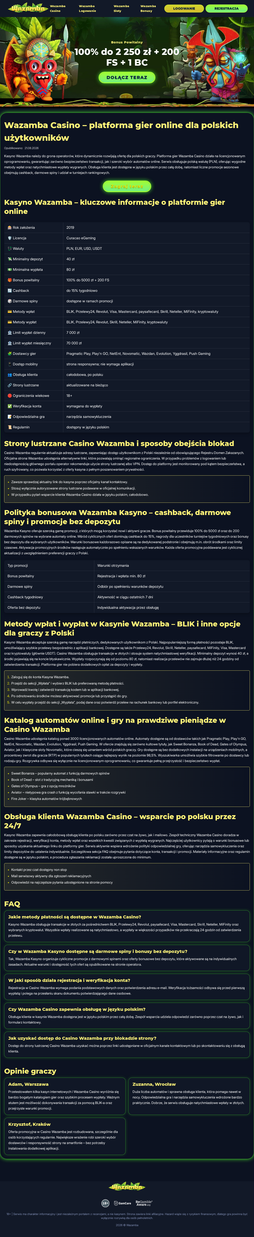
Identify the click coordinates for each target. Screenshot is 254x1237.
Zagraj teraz (127, 186)
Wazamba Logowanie (87, 8)
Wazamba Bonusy (148, 8)
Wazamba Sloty (121, 8)
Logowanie (184, 8)
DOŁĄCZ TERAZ (127, 77)
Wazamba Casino (58, 8)
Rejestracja (227, 8)
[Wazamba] (28, 8)
